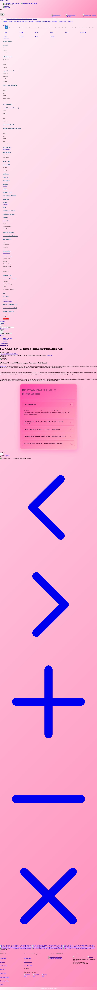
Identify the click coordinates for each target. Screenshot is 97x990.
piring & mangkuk (7, 226)
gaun (4, 93)
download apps (16, 3)
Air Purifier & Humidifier (8, 289)
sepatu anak (5, 76)
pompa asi (5, 242)
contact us (70, 21)
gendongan (6, 174)
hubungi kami (27, 958)
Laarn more (49, 355)
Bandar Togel (3, 965)
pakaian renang (7, 104)
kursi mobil (6, 165)
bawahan (5, 90)
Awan (36, 36)
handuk (5, 300)
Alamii (51, 32)
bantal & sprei (7, 192)
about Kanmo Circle (19, 21)
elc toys (4, 316)
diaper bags (6, 180)
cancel (2, 330)
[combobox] (7, 327)
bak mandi (6, 296)
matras (5, 202)
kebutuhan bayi (7, 56)
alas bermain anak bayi (10, 308)
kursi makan (6, 251)
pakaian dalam (6, 121)
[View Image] (16, 945)
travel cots (6, 177)
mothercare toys (6, 314)
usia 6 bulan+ (6, 157)
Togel (1, 984)
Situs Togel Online (4, 977)
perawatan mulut (6, 269)
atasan (4, 87)
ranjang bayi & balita (9, 195)
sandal (4, 78)
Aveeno (21, 36)
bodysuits (5, 67)
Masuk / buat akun (7, 338)
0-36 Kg (5, 170)
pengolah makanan (8, 232)
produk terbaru (7, 41)
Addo (6, 32)
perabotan (6, 199)
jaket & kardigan (6, 98)
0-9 (93, 27)
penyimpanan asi (6, 244)
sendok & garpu (6, 228)
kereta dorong (7, 152)
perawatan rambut (7, 266)
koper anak (6, 161)
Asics (6, 36)
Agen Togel (3, 958)
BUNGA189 (3, 366)
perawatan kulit (6, 258)
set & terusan (6, 62)
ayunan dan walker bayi (10, 304)
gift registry (34, 3)
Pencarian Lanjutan (4, 328)
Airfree (36, 32)
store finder (54, 21)
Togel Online (3, 973)
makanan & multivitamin (10, 236)
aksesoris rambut (6, 53)
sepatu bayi (5, 73)
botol (4, 207)
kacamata (5, 50)
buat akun (5, 339)
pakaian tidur (6, 59)
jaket (4, 118)
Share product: (3, 456)
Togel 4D (2, 962)
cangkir (4, 223)
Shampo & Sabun (7, 263)
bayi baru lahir (6, 155)
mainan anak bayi (8, 311)
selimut (5, 189)
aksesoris (5, 100)
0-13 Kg (5, 167)
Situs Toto (2, 969)
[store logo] (21, 19)
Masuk (2, 323)
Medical (4, 286)
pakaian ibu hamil (8, 125)
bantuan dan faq (28, 962)
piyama (4, 64)
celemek (5, 217)
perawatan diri (6, 271)
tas (3, 47)
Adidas (21, 32)
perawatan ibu (7, 275)
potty (4, 293)
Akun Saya (2, 321)
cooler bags (5, 247)
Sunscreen (5, 261)
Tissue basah (5, 281)
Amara (66, 32)
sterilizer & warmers (9, 210)
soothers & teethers (8, 214)
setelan (4, 95)
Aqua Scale (83, 32)
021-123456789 (28, 965)
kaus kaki (5, 81)
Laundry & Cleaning (7, 284)
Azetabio (52, 36)
